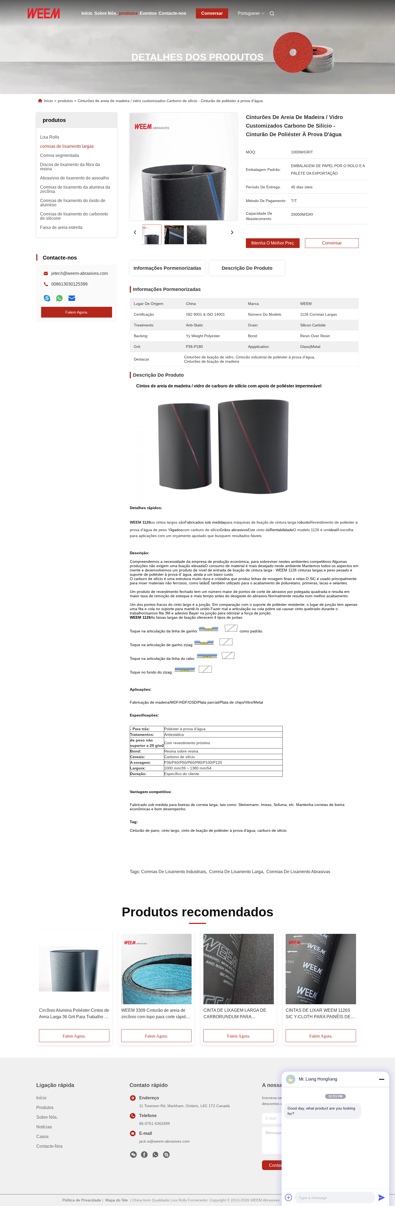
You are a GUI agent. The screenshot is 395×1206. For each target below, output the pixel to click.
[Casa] (44, 13)
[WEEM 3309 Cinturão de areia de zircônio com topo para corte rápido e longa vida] (156, 969)
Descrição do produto (247, 268)
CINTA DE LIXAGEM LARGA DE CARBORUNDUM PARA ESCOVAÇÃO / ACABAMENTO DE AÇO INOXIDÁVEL (237, 1014)
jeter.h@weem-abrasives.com (79, 273)
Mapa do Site (116, 1200)
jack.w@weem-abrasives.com (164, 1141)
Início (86, 13)
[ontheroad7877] (166, 1156)
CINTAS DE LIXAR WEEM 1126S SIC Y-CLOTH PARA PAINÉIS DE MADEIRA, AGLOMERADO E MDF (319, 1014)
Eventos (148, 13)
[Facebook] (144, 1156)
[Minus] (381, 1079)
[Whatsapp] (59, 298)
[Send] (381, 1197)
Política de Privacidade (81, 1200)
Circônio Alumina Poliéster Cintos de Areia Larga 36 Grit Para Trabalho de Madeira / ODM (74, 1014)
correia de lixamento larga (236, 871)
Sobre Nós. (105, 13)
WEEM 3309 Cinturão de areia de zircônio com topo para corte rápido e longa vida (156, 1014)
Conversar (212, 13)
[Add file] (288, 1197)
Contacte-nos (172, 13)
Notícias (44, 1127)
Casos (42, 1136)
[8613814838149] (155, 1156)
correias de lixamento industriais (173, 871)
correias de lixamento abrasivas (298, 871)
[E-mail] (71, 298)
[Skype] (47, 298)
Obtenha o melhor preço (272, 243)
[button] (46, 981)
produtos (128, 13)
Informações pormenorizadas (167, 268)
